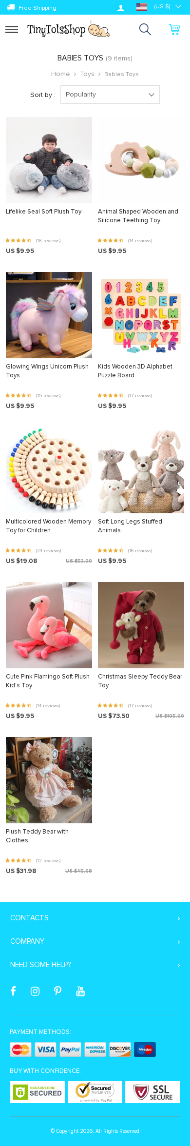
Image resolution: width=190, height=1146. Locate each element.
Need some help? (40, 964)
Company (27, 941)
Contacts (29, 917)
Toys (87, 74)
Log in (120, 7)
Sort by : (43, 95)
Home (60, 74)
